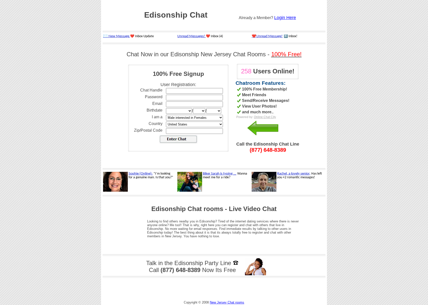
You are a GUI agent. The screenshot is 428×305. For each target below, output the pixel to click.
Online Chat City (265, 117)
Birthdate (154, 110)
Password (153, 97)
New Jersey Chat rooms (227, 302)
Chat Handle (151, 90)
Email (157, 103)
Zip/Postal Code (148, 130)
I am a (157, 117)
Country (155, 124)
